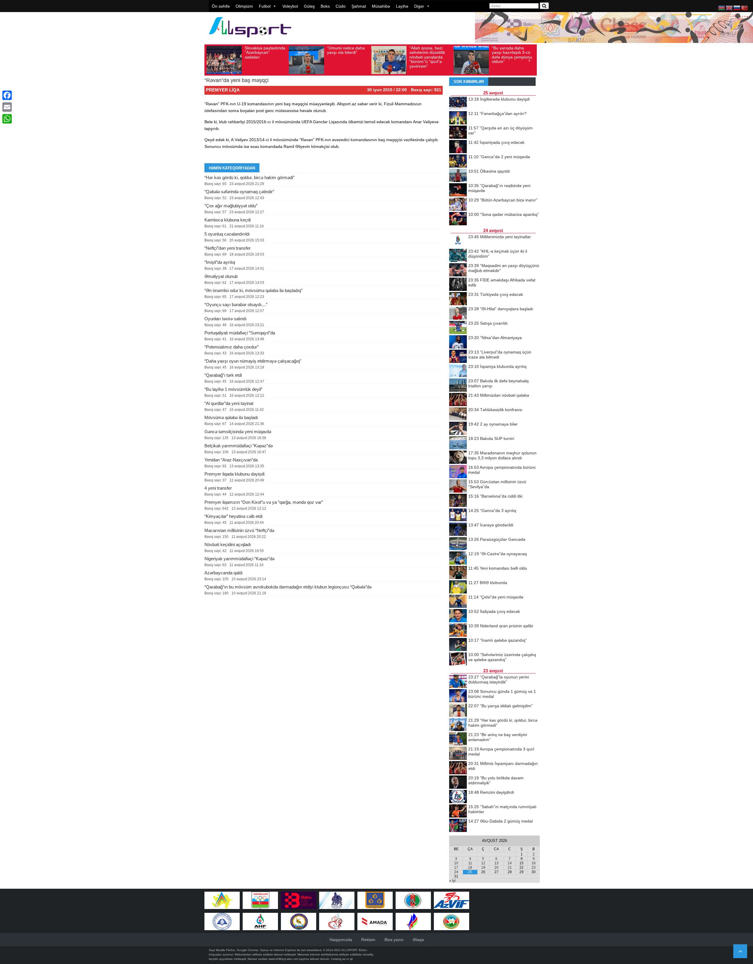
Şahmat (358, 6)
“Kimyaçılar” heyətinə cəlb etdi (233, 516)
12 (483, 863)
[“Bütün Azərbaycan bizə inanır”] (458, 205)
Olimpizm (244, 6)
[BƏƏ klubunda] (458, 587)
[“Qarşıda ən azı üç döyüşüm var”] (458, 133)
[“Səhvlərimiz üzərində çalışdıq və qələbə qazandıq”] (458, 659)
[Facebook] (7, 95)
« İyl (452, 881)
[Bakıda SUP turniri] (458, 443)
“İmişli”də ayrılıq (219, 262)
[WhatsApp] (7, 119)
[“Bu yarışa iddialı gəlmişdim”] (458, 710)
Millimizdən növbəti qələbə (498, 395)
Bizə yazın (394, 939)
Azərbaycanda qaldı (223, 572)
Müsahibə (381, 6)
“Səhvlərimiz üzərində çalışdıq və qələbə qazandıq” (502, 657)
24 (456, 872)
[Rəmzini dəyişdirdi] (458, 797)
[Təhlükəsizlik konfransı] (458, 414)
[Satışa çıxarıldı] (458, 328)
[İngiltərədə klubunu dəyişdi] (458, 104)
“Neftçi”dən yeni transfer (227, 248)
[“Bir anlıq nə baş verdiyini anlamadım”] (458, 739)
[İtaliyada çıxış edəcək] (458, 616)
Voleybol (290, 6)
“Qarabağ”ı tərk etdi (223, 375)
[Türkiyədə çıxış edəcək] (458, 299)
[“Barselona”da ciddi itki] (458, 501)
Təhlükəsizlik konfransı (495, 409)
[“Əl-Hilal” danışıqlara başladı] (458, 313)
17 (456, 867)
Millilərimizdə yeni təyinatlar (499, 236)
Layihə (402, 6)
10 (456, 863)
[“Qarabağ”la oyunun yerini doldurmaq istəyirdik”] (458, 682)
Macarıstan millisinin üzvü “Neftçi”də (239, 530)
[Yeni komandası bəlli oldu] (458, 573)
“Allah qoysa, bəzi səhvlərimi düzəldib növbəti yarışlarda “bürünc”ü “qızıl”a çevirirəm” (427, 57)
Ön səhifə (221, 6)
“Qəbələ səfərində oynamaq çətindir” (239, 191)
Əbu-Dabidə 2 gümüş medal (500, 821)
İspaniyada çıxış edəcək (496, 142)
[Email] (7, 107)
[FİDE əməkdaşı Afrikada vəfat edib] (458, 285)
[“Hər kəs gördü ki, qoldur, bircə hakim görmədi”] (458, 725)
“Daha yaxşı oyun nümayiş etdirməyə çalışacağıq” (252, 360)
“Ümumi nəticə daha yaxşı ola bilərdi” (346, 50)
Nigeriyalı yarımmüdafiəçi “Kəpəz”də (239, 558)
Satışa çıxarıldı (488, 323)
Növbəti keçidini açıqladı (227, 544)
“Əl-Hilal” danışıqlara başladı (500, 308)
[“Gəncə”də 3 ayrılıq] (458, 515)
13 (496, 863)
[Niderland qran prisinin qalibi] (458, 630)
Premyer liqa (223, 89)
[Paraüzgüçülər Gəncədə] (458, 544)
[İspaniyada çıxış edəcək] (458, 147)
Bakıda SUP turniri (491, 438)
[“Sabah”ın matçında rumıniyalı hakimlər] (458, 811)
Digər (419, 6)
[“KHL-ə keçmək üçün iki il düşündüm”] (458, 256)
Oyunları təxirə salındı (225, 318)
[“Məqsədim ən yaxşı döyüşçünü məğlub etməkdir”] (458, 270)
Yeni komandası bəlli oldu (497, 568)
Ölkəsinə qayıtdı (489, 171)
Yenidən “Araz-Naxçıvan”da (231, 459)
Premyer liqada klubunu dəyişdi (234, 473)
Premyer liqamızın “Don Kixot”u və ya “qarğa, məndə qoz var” (263, 502)
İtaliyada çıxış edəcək (494, 611)
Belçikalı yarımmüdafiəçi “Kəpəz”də (238, 445)
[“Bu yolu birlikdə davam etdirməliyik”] (458, 782)
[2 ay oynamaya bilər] (458, 429)
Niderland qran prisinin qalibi (500, 625)
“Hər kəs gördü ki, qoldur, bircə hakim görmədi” (249, 177)
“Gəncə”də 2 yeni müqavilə (499, 156)
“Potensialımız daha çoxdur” (231, 346)
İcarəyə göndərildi (490, 525)
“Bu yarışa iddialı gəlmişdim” (500, 705)
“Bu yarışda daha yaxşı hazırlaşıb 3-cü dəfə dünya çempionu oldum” (512, 55)
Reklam (368, 939)
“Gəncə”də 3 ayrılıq (492, 510)
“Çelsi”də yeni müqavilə (495, 597)
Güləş (309, 6)
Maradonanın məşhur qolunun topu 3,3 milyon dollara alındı (502, 455)
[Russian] (737, 8)
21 (510, 867)
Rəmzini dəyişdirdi (491, 792)
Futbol (265, 6)
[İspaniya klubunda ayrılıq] (458, 371)
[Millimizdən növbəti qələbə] (458, 400)
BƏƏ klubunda (487, 582)
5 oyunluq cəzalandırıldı (227, 233)
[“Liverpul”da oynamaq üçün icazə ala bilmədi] (458, 357)
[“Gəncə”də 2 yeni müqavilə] (458, 161)
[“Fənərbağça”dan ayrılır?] (458, 118)
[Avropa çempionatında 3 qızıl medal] (458, 754)
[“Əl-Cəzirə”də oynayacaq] (458, 558)
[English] (729, 8)
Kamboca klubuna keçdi (227, 219)
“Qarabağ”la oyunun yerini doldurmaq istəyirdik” (498, 679)
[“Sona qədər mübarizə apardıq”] (458, 219)
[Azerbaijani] (722, 8)
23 (534, 867)
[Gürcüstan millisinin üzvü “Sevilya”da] (458, 486)
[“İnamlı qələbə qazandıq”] (458, 645)
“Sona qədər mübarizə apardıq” (503, 214)
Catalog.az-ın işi (342, 958)
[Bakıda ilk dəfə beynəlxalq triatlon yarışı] (458, 385)
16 (534, 863)
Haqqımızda (340, 939)
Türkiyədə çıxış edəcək (495, 294)
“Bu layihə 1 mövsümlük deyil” (233, 389)
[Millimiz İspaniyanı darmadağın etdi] (458, 768)
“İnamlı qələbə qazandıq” (497, 640)
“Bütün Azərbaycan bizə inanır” (502, 200)
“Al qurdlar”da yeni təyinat (228, 403)
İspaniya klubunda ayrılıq (497, 366)
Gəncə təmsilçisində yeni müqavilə (237, 431)
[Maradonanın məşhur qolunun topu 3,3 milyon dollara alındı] (458, 458)
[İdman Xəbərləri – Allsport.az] (250, 40)
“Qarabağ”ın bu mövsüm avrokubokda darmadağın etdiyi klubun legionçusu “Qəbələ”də (287, 586)
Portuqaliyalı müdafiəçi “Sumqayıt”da (239, 332)
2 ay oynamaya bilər (493, 424)
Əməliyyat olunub (221, 276)
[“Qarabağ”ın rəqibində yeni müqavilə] (458, 190)
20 (496, 867)
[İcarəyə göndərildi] (458, 530)
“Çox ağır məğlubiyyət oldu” (230, 205)
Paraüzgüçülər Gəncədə (496, 539)
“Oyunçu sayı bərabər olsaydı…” (235, 304)
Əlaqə (418, 939)
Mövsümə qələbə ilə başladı (231, 417)
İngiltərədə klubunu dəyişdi (499, 99)
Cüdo (341, 6)
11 (470, 863)
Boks (325, 6)
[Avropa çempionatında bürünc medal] (458, 472)
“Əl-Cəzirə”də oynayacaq (497, 553)
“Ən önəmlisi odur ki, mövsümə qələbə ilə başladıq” (253, 290)
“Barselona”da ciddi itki (495, 496)
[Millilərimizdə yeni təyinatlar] (458, 241)
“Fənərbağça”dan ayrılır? (497, 113)
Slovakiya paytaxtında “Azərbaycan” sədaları (265, 52)
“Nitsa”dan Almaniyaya (495, 337)
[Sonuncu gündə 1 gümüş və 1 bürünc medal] (458, 696)
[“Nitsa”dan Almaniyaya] (458, 342)
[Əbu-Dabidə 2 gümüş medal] (458, 826)
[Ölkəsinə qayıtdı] (458, 176)
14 (510, 863)
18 (470, 867)
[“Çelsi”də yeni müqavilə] (458, 602)
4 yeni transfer (218, 488)
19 (483, 867)
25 (470, 872)
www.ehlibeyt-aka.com (283, 958)
